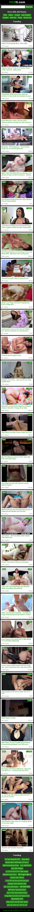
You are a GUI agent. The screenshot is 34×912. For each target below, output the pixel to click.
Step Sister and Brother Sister (17, 902)
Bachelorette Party (10, 874)
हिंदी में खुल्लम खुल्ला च (24, 874)
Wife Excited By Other (11, 865)
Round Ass (27, 18)
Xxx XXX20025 (25, 865)
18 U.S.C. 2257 (25, 910)
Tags (11, 910)
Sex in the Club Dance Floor (17, 893)
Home (5, 910)
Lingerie (5, 18)
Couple (17, 15)
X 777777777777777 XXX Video (17, 871)
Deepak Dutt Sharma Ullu (17, 884)
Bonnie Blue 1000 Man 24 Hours (17, 862)
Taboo (10, 15)
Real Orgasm (26, 15)
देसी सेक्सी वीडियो (25, 887)
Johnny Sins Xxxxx (17, 878)
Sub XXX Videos (17, 868)
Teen (5, 15)
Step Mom (25, 859)
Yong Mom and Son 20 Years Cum (17, 896)
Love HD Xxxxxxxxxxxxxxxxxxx (17, 881)
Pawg (20, 18)
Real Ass (13, 18)
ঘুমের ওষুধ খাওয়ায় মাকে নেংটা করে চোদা (17, 905)
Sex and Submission (11, 887)
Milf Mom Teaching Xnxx (17, 890)
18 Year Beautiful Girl (12, 859)
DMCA (16, 910)
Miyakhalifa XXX (17, 899)
